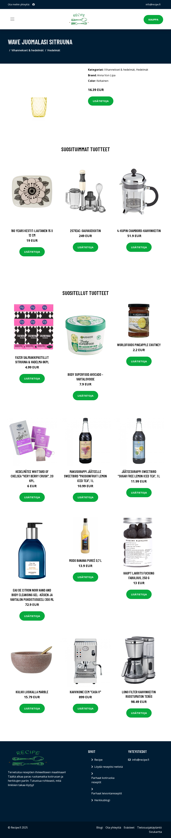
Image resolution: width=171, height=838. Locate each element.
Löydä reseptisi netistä (108, 767)
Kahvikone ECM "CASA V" (85, 692)
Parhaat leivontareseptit (106, 793)
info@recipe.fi (153, 4)
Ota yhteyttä (113, 827)
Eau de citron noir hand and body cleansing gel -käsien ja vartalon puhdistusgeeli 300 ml (32, 594)
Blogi (99, 827)
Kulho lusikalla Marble (32, 692)
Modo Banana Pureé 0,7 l (85, 560)
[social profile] (33, 4)
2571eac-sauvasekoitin (85, 231)
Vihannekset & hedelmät (28, 50)
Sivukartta (155, 832)
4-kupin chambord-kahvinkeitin (139, 231)
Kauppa (153, 19)
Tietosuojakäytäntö (149, 827)
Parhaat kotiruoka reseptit (102, 780)
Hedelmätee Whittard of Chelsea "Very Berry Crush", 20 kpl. (32, 476)
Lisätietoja (101, 101)
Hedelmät (53, 50)
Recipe (98, 760)
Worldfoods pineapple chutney (139, 345)
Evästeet (129, 827)
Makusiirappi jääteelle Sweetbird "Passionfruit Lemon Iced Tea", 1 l (85, 476)
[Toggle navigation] (12, 19)
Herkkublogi (102, 800)
